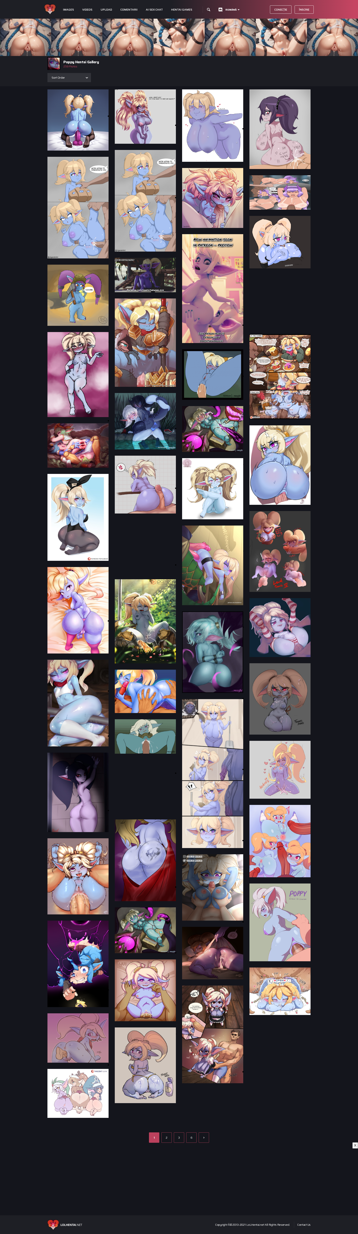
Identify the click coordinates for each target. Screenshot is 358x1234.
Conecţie (280, 9)
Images (68, 9)
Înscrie (304, 9)
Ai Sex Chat (154, 9)
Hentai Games (181, 9)
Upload (106, 9)
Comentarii (129, 9)
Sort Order (58, 77)
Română (231, 10)
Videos (87, 9)
